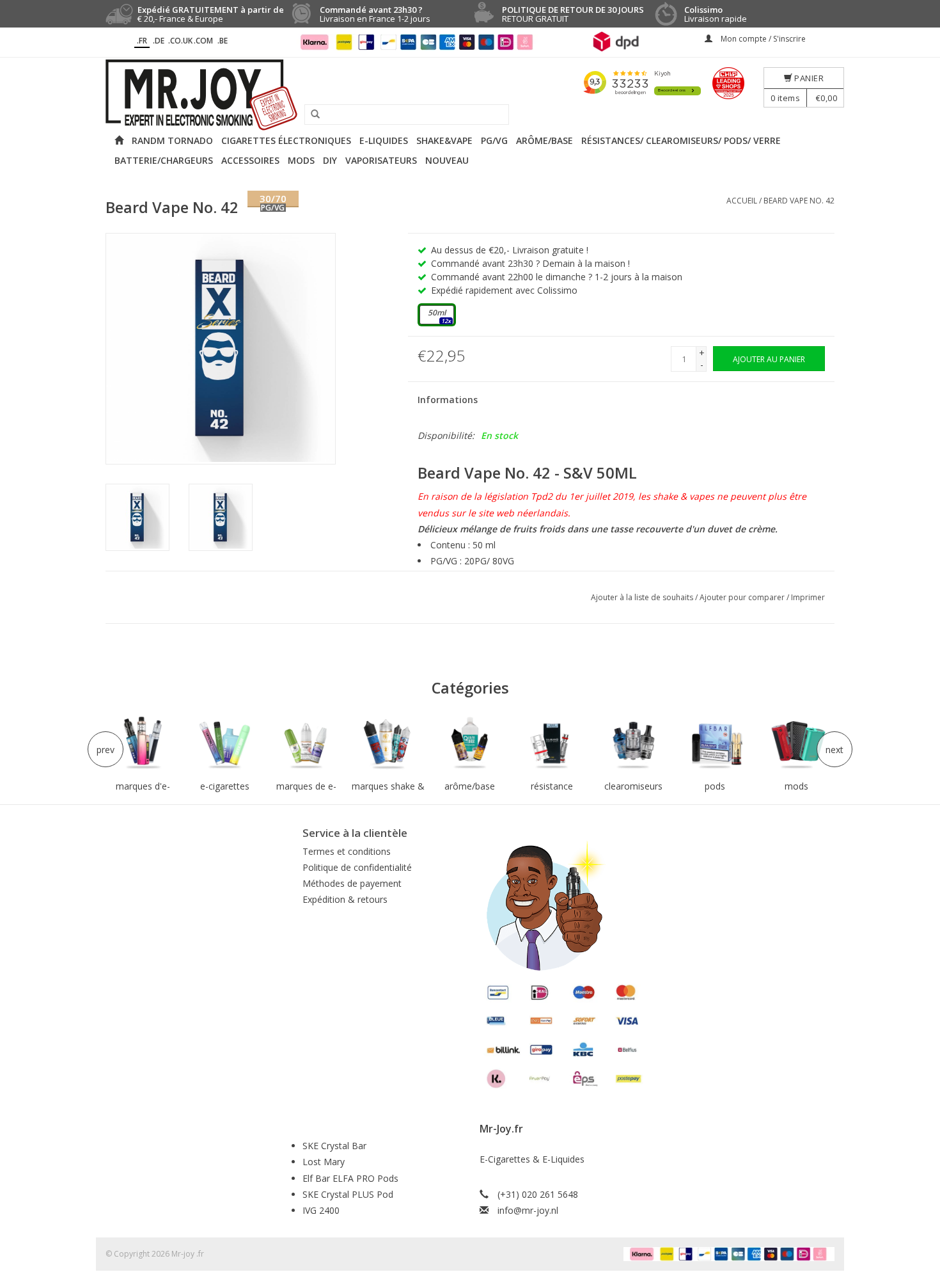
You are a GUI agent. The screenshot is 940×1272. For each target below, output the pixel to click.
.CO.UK (180, 40)
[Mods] (796, 743)
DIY (330, 160)
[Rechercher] (310, 114)
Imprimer (808, 597)
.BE (222, 40)
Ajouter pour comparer (743, 597)
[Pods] (715, 743)
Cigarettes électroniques (286, 140)
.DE (158, 40)
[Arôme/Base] (470, 743)
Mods (301, 160)
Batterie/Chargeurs (163, 160)
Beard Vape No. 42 (799, 200)
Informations (448, 400)
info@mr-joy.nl (527, 1210)
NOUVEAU (447, 160)
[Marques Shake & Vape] (388, 743)
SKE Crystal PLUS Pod (347, 1194)
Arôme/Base (544, 140)
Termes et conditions (346, 851)
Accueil (741, 200)
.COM (203, 40)
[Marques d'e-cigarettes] (143, 743)
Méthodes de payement (352, 883)
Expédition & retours (345, 899)
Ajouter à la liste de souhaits (643, 597)
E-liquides (383, 140)
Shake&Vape (444, 140)
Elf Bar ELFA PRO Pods (350, 1178)
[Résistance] (552, 743)
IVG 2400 (321, 1210)
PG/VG (494, 140)
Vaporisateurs (381, 160)
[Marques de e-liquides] (306, 743)
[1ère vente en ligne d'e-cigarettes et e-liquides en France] (470, 95)
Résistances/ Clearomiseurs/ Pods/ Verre (681, 140)
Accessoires (250, 160)
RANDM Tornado (172, 140)
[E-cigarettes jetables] (225, 743)
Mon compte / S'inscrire (762, 38)
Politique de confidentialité (357, 867)
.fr (142, 40)
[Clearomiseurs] (633, 743)
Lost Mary (323, 1162)
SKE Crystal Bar (334, 1146)
